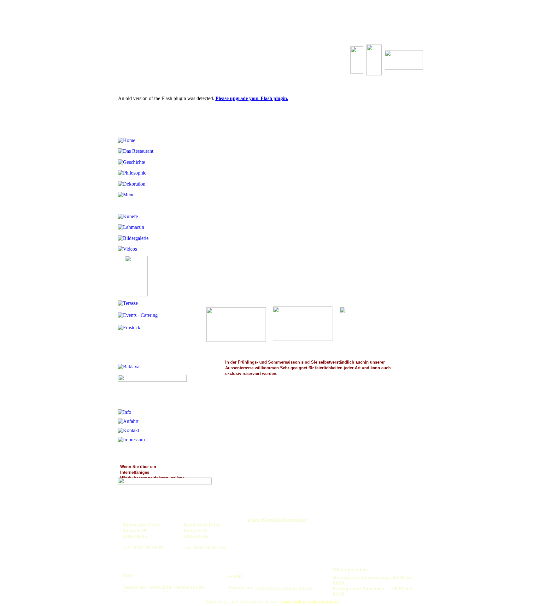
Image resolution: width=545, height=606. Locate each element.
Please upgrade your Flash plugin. (251, 98)
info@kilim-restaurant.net (284, 587)
